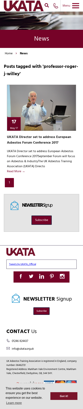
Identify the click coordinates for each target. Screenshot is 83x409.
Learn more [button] (14, 403)
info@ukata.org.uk (23, 349)
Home (9, 53)
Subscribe (41, 220)
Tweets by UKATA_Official (22, 264)
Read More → (16, 171)
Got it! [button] (64, 396)
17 (14, 124)
